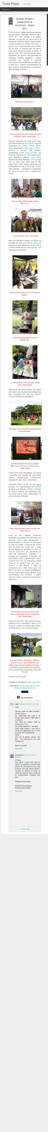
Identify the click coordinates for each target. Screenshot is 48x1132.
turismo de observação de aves (25, 688)
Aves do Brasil (31, 152)
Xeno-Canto (29, 143)
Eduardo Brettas (32, 243)
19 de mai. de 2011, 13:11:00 (28, 704)
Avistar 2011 (13, 37)
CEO (28, 155)
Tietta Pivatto (36, 682)
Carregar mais (24, 829)
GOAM (29, 489)
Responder (18, 748)
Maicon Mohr (18, 164)
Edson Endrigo (36, 159)
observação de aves (32, 685)
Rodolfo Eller (35, 245)
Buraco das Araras (27, 466)
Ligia (17, 704)
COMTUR (37, 487)
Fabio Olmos (36, 157)
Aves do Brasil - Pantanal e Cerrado (25, 149)
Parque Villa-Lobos (32, 44)
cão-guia (20, 662)
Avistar (21, 685)
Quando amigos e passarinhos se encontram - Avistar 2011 (25, 23)
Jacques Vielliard (28, 145)
